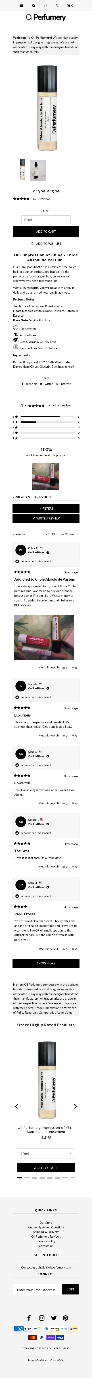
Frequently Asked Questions (46, 1227)
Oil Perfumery (59, 1348)
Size (46, 210)
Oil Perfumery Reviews (46, 1236)
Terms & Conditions (37, 1360)
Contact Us (46, 1246)
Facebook (30, 384)
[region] (46, 476)
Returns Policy (46, 1241)
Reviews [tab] (21, 497)
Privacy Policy (57, 1360)
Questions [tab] (43, 497)
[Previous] (17, 1106)
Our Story (46, 1222)
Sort (46, 534)
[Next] (75, 1106)
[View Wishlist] (57, 5)
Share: (46, 378)
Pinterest (64, 384)
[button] (46, 416)
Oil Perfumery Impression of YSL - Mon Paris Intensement (46, 1130)
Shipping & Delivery (46, 1232)
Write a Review (55, 519)
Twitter (47, 384)
